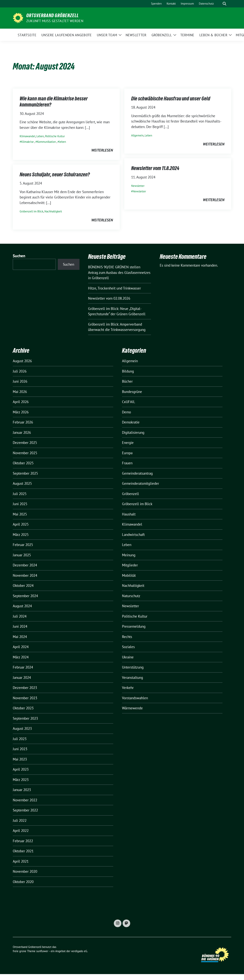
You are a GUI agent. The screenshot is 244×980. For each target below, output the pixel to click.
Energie (128, 442)
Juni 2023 (20, 749)
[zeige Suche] (224, 3)
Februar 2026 (23, 422)
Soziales (128, 646)
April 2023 (21, 769)
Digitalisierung (133, 432)
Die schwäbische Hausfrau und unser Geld (170, 98)
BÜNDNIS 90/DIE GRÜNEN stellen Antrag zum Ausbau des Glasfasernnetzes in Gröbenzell (119, 272)
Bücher (127, 381)
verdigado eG (79, 951)
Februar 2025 (23, 544)
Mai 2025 (20, 514)
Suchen (19, 255)
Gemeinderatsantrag (137, 473)
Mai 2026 (20, 391)
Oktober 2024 (23, 585)
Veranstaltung (132, 677)
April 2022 (21, 830)
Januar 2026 (22, 432)
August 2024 (22, 606)
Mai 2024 (20, 636)
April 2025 (21, 524)
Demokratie (131, 422)
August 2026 (22, 361)
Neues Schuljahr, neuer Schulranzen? (55, 174)
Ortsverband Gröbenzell (52, 15)
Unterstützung (133, 667)
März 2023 (21, 779)
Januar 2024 (22, 677)
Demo (126, 412)
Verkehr (128, 687)
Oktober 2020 (23, 881)
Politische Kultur (55, 136)
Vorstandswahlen (135, 698)
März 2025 (21, 534)
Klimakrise (27, 142)
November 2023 (25, 698)
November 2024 (25, 575)
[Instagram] (117, 923)
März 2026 (21, 412)
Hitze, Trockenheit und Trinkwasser (114, 288)
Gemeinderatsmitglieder (140, 483)
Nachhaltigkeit (53, 211)
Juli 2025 (19, 493)
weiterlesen (102, 150)
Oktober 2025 (23, 463)
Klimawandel (27, 136)
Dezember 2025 (25, 442)
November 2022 (25, 800)
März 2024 (21, 657)
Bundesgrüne (132, 391)
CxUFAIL (128, 401)
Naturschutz (131, 596)
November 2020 (25, 871)
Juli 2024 (19, 616)
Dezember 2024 (25, 565)
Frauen (127, 463)
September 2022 (25, 810)
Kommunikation (46, 142)
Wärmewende (132, 708)
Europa (127, 453)
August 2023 (22, 728)
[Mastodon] (126, 923)
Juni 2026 (20, 381)
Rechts (127, 636)
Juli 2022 (19, 820)
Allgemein (137, 135)
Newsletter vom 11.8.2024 (155, 168)
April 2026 (21, 401)
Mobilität (129, 575)
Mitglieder (130, 565)
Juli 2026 (19, 371)
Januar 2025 (22, 555)
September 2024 (25, 596)
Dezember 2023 (25, 687)
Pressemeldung (133, 626)
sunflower (42, 951)
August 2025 (22, 483)
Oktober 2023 (23, 708)
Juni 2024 (20, 626)
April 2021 (21, 861)
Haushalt (129, 514)
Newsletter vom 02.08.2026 (109, 298)
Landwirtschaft (133, 534)
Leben (40, 136)
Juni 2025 (20, 504)
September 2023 (25, 718)
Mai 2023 (20, 759)
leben (62, 142)
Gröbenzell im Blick (31, 211)
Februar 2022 (23, 841)
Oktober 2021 (23, 851)
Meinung (128, 555)
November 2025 (25, 453)
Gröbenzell (130, 493)
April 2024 (21, 646)
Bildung (128, 371)
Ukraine (128, 657)
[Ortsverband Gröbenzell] (18, 17)
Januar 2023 (22, 789)
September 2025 (25, 473)
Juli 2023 (19, 738)
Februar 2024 (23, 667)
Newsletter (137, 186)
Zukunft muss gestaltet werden (54, 21)
